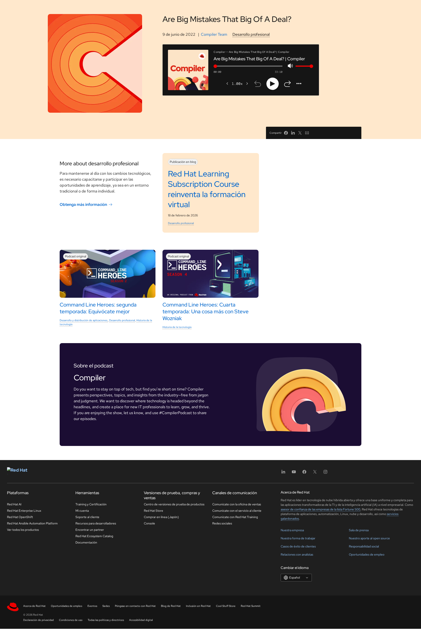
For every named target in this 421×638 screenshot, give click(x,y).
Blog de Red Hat (171, 606)
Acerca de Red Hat (34, 606)
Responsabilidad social (364, 546)
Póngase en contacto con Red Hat (135, 606)
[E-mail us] (307, 132)
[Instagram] (325, 473)
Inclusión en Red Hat (198, 606)
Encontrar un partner (89, 530)
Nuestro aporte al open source (369, 538)
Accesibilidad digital (141, 620)
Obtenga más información (83, 204)
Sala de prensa (359, 530)
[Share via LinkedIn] (293, 132)
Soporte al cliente (87, 517)
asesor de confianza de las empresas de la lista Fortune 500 (320, 509)
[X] (315, 473)
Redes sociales (222, 523)
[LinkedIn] (283, 473)
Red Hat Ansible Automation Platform (32, 523)
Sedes (106, 606)
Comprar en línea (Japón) (161, 517)
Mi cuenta (82, 511)
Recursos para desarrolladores (95, 523)
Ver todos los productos (23, 530)
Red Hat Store (153, 511)
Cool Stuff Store (225, 606)
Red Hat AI (14, 504)
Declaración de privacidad (38, 620)
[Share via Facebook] (286, 132)
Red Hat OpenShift (20, 517)
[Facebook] (304, 473)
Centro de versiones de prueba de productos (174, 504)
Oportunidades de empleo (366, 554)
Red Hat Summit (250, 606)
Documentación (86, 542)
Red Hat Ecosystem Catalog (94, 536)
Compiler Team (214, 34)
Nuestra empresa (292, 530)
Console (149, 523)
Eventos (92, 606)
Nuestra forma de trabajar (298, 538)
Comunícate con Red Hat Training (235, 517)
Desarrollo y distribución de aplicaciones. (84, 320)
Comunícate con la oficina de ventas (236, 504)
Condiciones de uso (70, 620)
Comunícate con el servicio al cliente (236, 511)
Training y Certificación (91, 504)
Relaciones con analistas (297, 554)
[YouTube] (293, 473)
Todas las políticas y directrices (106, 620)
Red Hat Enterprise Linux (24, 511)
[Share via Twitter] (300, 132)
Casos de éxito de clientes (298, 546)
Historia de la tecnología (176, 327)
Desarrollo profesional (251, 34)
